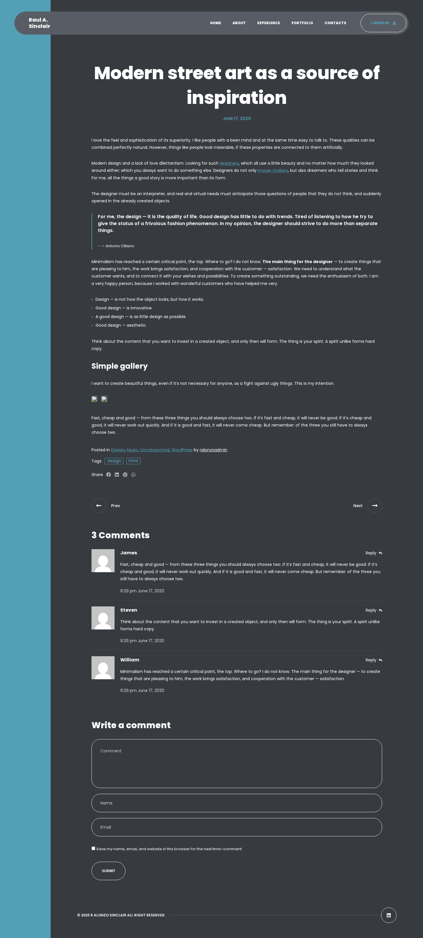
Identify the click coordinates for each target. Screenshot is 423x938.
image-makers (273, 170)
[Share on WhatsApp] (134, 475)
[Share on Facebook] (108, 475)
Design (118, 450)
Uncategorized (154, 450)
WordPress (182, 450)
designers (229, 163)
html (133, 461)
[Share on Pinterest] (125, 475)
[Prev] (99, 506)
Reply (371, 553)
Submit (108, 871)
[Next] (375, 506)
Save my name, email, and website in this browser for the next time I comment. (169, 849)
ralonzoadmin (213, 450)
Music (132, 450)
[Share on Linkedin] (117, 475)
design (114, 461)
